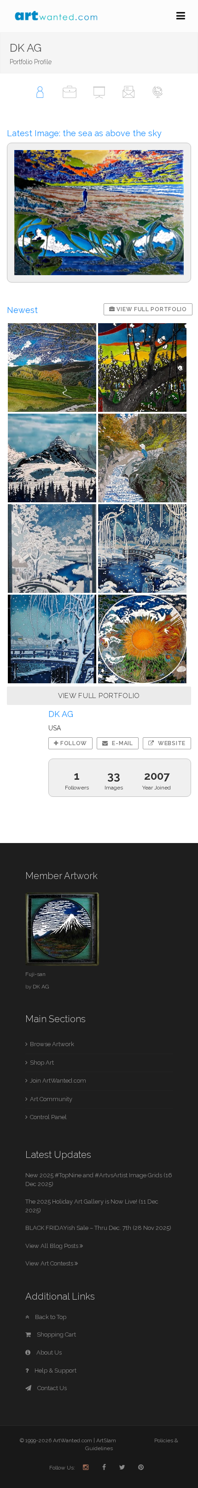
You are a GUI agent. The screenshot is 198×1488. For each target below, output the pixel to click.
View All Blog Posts (52, 1245)
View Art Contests (50, 1263)
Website (171, 743)
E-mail (122, 743)
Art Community (51, 1099)
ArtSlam (106, 1440)
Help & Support (54, 1370)
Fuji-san (35, 974)
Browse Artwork (52, 1044)
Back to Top (50, 1316)
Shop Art (42, 1062)
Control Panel (48, 1117)
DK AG (41, 986)
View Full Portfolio (151, 309)
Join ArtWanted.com (58, 1080)
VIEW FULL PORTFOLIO (99, 696)
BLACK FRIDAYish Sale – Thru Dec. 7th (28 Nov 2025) (98, 1227)
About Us (48, 1352)
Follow (72, 743)
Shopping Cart (55, 1334)
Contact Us (51, 1388)
